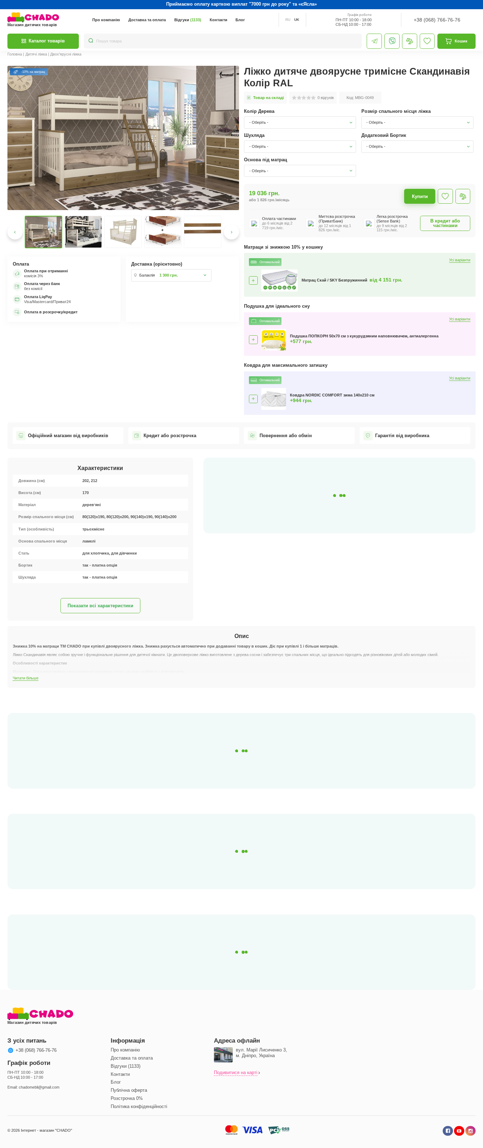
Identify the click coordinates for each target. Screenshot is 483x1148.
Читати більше (26, 678)
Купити (420, 196)
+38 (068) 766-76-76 (437, 20)
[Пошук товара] (90, 41)
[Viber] (392, 41)
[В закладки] (445, 196)
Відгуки (187, 20)
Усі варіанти (459, 260)
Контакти (218, 20)
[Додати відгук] (463, 196)
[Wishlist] (427, 41)
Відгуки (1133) (125, 1066)
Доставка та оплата (147, 20)
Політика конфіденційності (139, 1106)
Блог (240, 20)
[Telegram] (374, 41)
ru (287, 20)
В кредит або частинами (445, 223)
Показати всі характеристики (100, 605)
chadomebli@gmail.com (39, 1087)
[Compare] (409, 41)
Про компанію (106, 20)
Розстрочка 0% (127, 1098)
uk (296, 20)
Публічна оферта (129, 1090)
